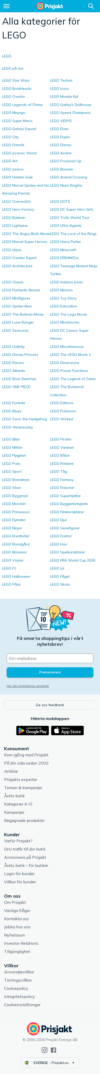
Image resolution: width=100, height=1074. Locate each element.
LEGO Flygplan (14, 455)
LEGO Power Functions (69, 370)
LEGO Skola (60, 584)
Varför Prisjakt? (18, 840)
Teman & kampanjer (23, 787)
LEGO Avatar (61, 153)
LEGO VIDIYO (61, 121)
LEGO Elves (59, 128)
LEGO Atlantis (13, 370)
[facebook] (53, 1050)
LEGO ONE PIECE (16, 386)
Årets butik (14, 795)
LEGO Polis (11, 463)
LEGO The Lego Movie (68, 314)
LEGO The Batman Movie (23, 314)
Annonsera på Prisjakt (25, 857)
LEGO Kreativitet (15, 536)
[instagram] (44, 1050)
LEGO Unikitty (13, 346)
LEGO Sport (12, 471)
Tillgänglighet (17, 951)
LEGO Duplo (60, 137)
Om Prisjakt (15, 902)
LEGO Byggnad (15, 495)
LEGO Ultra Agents (66, 225)
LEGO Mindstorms (64, 322)
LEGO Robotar (62, 487)
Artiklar (11, 771)
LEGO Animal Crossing (68, 177)
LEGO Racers (13, 362)
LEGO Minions (61, 290)
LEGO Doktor (61, 536)
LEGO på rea (12, 68)
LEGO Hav (58, 544)
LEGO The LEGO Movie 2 (70, 354)
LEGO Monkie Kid (64, 96)
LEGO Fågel (59, 576)
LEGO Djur (58, 520)
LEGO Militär (12, 447)
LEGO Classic (13, 282)
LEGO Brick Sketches (19, 379)
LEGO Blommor (14, 552)
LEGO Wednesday (17, 427)
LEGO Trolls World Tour (69, 217)
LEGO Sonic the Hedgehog (24, 419)
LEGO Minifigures (16, 298)
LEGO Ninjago (13, 112)
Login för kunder (19, 873)
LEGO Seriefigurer (65, 528)
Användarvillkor (19, 971)
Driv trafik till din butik (25, 849)
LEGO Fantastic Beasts (21, 290)
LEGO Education (63, 306)
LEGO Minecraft (63, 250)
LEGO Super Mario (17, 121)
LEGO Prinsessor (16, 512)
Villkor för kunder (20, 881)
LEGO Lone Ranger (18, 322)
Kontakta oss (16, 918)
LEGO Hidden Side (17, 177)
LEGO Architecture (17, 266)
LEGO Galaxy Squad (19, 128)
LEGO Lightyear (15, 225)
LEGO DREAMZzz (64, 257)
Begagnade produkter (24, 820)
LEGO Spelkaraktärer (67, 552)
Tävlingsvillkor (18, 980)
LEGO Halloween (16, 576)
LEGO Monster (14, 503)
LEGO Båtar (60, 455)
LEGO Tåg (58, 471)
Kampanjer (14, 812)
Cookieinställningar (22, 1004)
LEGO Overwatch (16, 201)
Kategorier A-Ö (18, 804)
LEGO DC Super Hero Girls (71, 209)
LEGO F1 (9, 568)
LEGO (6, 56)
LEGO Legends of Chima (22, 104)
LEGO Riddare (62, 463)
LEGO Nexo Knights (66, 185)
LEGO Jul (57, 568)
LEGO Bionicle (61, 169)
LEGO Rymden (14, 520)
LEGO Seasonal (15, 330)
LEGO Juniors (13, 169)
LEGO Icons (59, 88)
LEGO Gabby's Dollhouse (70, 104)
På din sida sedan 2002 (26, 763)
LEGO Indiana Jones (66, 282)
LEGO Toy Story (63, 298)
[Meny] (6, 6)
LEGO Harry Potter (65, 241)
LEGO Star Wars (16, 80)
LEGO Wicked (61, 419)
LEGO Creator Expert (19, 257)
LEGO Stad (11, 487)
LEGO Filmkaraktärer (67, 512)
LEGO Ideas (12, 250)
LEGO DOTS (60, 201)
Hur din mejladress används (28, 686)
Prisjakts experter (20, 779)
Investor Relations (21, 943)
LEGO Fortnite (13, 403)
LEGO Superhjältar (65, 495)
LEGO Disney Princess (20, 354)
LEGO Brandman (16, 479)
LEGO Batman (13, 217)
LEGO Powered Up (65, 161)
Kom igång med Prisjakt (26, 754)
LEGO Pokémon (63, 411)
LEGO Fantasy (62, 479)
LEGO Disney (60, 145)
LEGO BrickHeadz (17, 88)
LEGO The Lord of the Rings (73, 233)
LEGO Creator (13, 96)
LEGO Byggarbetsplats (69, 503)
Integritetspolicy (19, 996)
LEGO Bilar (11, 439)
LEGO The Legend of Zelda (73, 379)
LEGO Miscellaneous (67, 346)
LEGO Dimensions (64, 362)
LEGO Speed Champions (70, 112)
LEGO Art (9, 161)
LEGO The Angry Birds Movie (26, 233)
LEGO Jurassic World (19, 153)
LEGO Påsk (11, 584)
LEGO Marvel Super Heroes (24, 241)
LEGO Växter (13, 560)
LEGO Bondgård (15, 544)
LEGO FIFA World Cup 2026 (72, 560)
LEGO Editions (62, 403)
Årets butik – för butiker (26, 865)
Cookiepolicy (16, 988)
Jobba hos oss (17, 926)
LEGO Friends (13, 145)
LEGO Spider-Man (17, 306)
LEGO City (10, 137)
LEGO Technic (61, 80)
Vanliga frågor (17, 910)
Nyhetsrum (14, 935)
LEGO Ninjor (12, 528)
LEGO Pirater (61, 439)
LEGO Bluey (11, 411)
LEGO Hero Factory (18, 209)
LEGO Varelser (62, 447)
